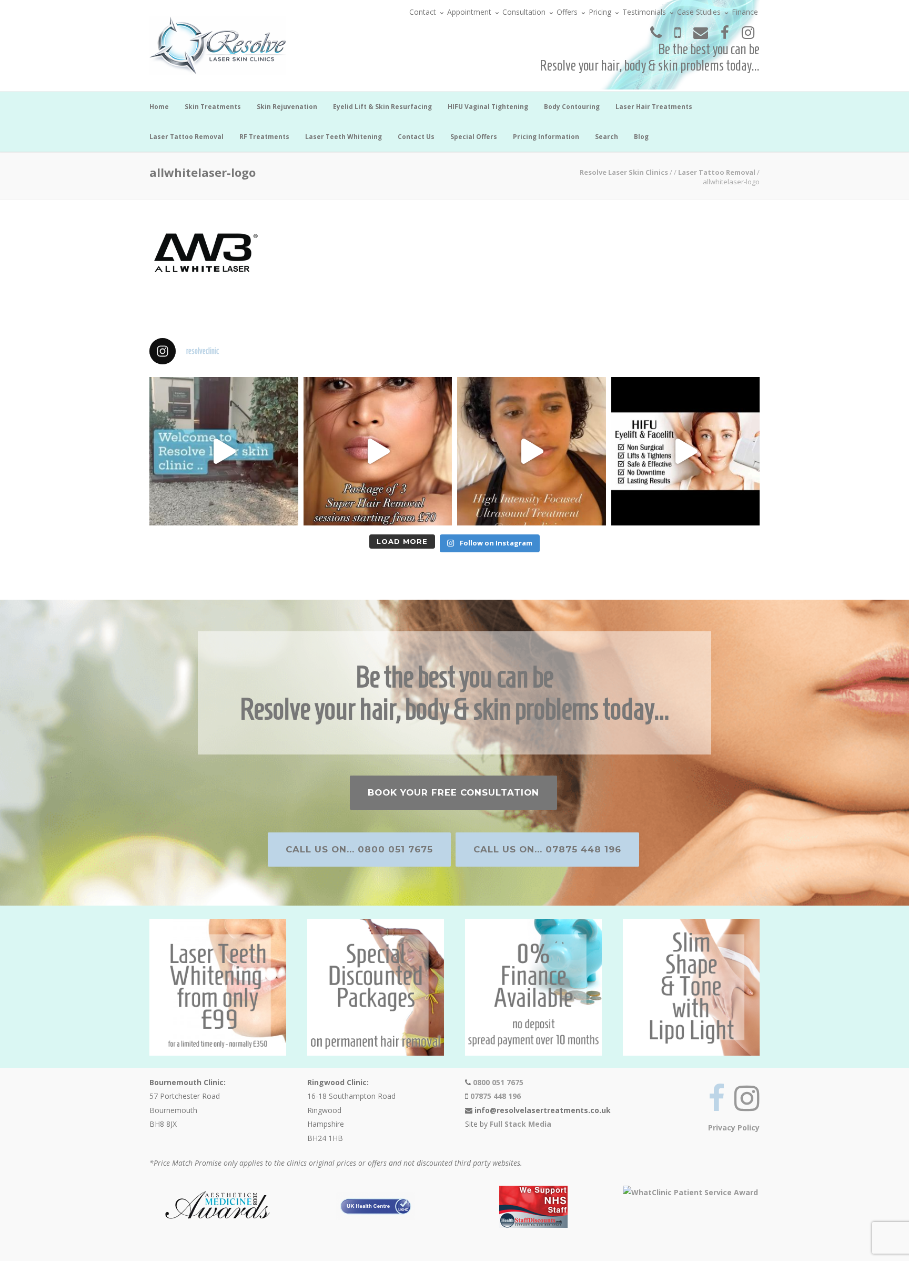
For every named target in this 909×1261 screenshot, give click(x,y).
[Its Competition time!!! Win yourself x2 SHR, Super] (685, 451)
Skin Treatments (213, 106)
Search (606, 136)
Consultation (524, 12)
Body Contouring (572, 106)
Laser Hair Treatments (653, 106)
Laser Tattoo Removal (186, 136)
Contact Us (416, 136)
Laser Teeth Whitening (343, 136)
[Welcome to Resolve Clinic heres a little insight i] (223, 451)
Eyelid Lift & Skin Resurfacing (382, 106)
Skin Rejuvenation (287, 106)
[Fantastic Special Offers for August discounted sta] (378, 451)
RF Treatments (264, 136)
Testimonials (644, 12)
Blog (641, 136)
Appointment (469, 12)
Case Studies (699, 12)
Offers (567, 12)
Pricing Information (546, 136)
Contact (422, 12)
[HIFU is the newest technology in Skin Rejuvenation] (531, 451)
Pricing (600, 12)
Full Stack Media (520, 1124)
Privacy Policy (734, 1128)
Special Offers (473, 136)
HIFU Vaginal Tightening (488, 106)
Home (159, 106)
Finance (745, 12)
